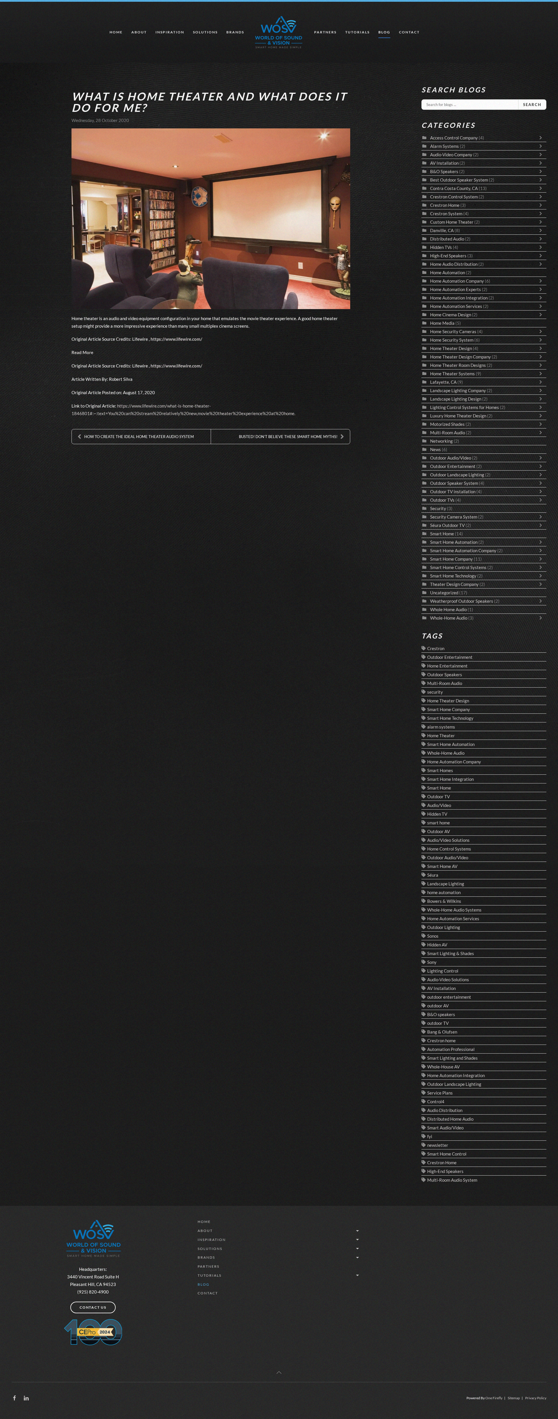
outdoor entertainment (449, 997)
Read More (82, 352)
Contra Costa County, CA (454, 188)
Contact (409, 32)
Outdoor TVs (442, 500)
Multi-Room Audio (447, 432)
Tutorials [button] (357, 32)
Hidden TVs (441, 247)
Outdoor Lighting (443, 927)
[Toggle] (542, 137)
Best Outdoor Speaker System (459, 179)
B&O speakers (441, 1014)
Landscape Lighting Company (458, 390)
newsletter (437, 1145)
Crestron (435, 648)
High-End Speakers (448, 255)
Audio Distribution (444, 1110)
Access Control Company (454, 137)
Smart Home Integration (450, 779)
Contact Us (93, 1307)
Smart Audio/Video (445, 1127)
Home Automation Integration (459, 297)
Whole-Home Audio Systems (454, 909)
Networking (441, 441)
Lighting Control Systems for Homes (464, 407)
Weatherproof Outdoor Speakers (461, 601)
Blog (384, 32)
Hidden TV (437, 814)
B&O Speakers (444, 171)
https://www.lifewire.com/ (176, 339)
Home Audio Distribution (454, 264)
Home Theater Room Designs (458, 365)
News (435, 449)
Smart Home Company (451, 558)
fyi (429, 1136)
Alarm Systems (444, 146)
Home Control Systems (449, 848)
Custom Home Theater (451, 222)
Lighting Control (442, 970)
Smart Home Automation (453, 542)
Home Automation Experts (455, 289)
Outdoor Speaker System (454, 483)
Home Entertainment (447, 665)
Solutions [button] (205, 32)
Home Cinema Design (450, 314)
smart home (438, 822)
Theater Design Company (454, 584)
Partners (325, 32)
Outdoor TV (438, 796)
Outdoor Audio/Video (450, 457)
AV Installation (444, 163)
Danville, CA (442, 230)
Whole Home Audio (448, 609)
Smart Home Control (446, 1153)
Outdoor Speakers (444, 674)
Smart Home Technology (453, 575)
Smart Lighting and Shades (452, 1058)
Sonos (433, 936)
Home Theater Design (451, 348)
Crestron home (441, 1040)
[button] (279, 1372)
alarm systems (441, 726)
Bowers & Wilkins (444, 901)
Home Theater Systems (452, 373)
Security (438, 508)
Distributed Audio (447, 238)
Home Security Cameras (453, 331)
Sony (432, 962)
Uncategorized (444, 592)
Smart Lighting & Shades (450, 953)
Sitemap (514, 1398)
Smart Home (442, 533)
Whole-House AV (443, 1066)
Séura (432, 875)
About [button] (139, 32)
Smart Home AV (442, 866)
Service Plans (440, 1092)
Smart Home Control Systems (458, 567)
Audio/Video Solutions (448, 840)
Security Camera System (453, 516)
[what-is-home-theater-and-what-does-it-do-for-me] (210, 218)
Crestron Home (444, 205)
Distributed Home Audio (450, 1119)
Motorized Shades (447, 424)
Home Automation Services (456, 306)
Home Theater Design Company (460, 356)
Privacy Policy (535, 1398)
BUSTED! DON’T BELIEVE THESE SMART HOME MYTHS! (288, 436)
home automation (444, 892)
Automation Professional (451, 1049)
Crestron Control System (454, 196)
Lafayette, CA (443, 382)
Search (532, 104)
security (435, 692)
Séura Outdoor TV (447, 525)
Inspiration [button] (169, 32)
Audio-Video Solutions (448, 979)
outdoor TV (438, 1023)
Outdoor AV (438, 831)
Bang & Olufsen (442, 1031)
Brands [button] (235, 32)
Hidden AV (437, 944)
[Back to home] (279, 32)
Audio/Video (439, 805)
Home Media (442, 323)
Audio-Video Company (451, 154)
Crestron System (446, 213)
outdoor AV (438, 1005)
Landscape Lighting (445, 883)
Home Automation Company (457, 281)
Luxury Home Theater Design (458, 415)
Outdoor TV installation (452, 491)
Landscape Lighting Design (455, 398)
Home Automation (447, 272)
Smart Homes (440, 770)
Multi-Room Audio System (452, 1180)
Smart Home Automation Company (463, 550)
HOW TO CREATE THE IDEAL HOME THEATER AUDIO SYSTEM (139, 436)
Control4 (435, 1101)
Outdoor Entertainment (452, 466)
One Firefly (493, 1398)
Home (116, 32)
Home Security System (451, 339)
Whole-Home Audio (448, 617)
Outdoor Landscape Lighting (457, 474)
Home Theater (441, 735)
